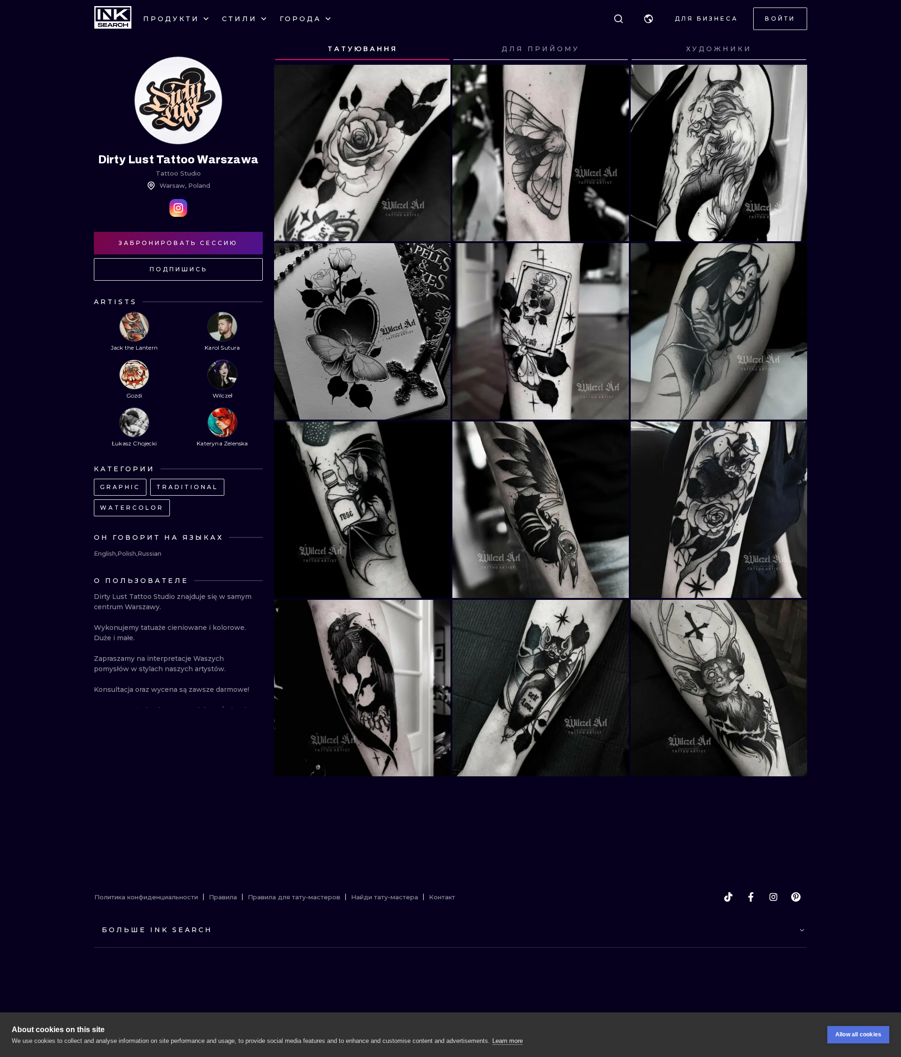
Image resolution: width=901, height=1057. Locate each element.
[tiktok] (728, 897)
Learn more (507, 1040)
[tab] (362, 49)
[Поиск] (618, 19)
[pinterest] (796, 897)
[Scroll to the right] (791, 49)
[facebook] (751, 897)
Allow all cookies (858, 1034)
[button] (648, 19)
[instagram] (773, 897)
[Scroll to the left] (290, 49)
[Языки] (648, 19)
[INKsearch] (113, 19)
